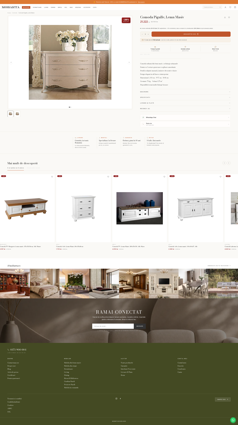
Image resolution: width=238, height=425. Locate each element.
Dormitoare (37, 7)
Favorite (181, 366)
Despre (10, 358)
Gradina (78, 7)
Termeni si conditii (14, 398)
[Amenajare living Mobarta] (45, 283)
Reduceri (26, 7)
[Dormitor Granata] (104, 283)
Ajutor (124, 358)
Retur (123, 375)
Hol (66, 7)
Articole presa (12, 372)
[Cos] (235, 7)
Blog (9, 369)
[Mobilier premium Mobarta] (134, 283)
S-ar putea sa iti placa (15, 168)
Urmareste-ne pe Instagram (218, 265)
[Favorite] (230, 7)
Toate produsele (127, 363)
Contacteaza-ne (13, 363)
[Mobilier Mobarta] (15, 283)
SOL (9, 412)
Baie (71, 7)
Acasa (9, 13)
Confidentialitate (13, 402)
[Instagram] (116, 399)
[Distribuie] (225, 17)
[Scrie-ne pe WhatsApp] (233, 420)
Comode (14, 13)
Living (46, 7)
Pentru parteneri (13, 378)
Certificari (11, 375)
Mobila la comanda (71, 387)
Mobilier (67, 358)
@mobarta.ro (13, 265)
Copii (95, 7)
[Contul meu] (225, 7)
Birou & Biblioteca (71, 378)
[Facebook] (120, 399)
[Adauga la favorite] (229, 17)
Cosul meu (181, 369)
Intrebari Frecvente (128, 369)
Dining (53, 7)
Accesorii (86, 7)
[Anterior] (224, 163)
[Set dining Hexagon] (193, 283)
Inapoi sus (221, 399)
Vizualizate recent (33, 168)
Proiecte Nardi (69, 384)
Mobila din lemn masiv (72, 363)
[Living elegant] (74, 283)
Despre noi (11, 366)
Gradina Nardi (69, 381)
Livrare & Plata (126, 372)
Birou (60, 7)
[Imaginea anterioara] (11, 62)
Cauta (180, 372)
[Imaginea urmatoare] (129, 62)
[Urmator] (229, 163)
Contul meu (182, 358)
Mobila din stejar (70, 366)
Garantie (124, 366)
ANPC (9, 408)
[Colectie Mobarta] (163, 283)
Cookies (10, 405)
